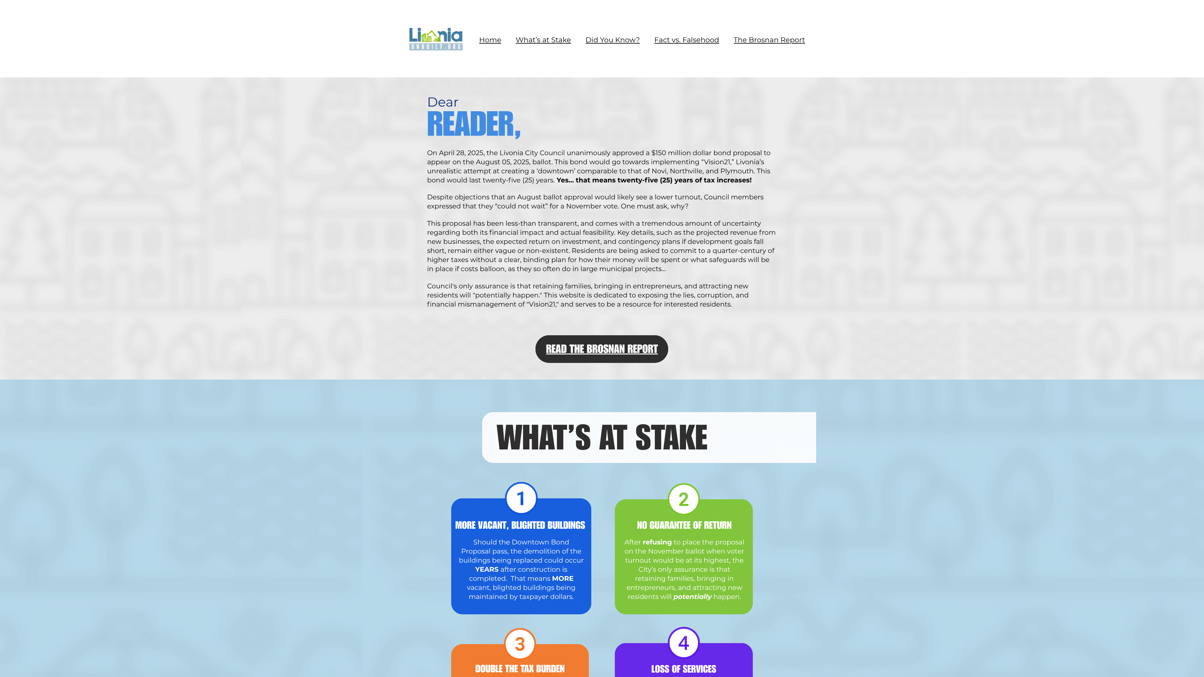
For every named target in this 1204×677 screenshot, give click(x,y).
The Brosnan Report (769, 39)
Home (490, 39)
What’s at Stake (543, 39)
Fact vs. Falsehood (686, 39)
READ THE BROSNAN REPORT (602, 350)
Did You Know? (613, 39)
